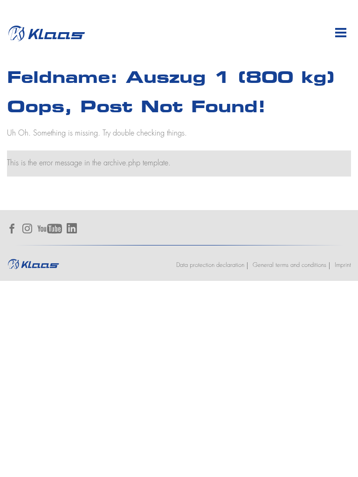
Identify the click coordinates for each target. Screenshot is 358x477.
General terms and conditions (289, 265)
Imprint (343, 265)
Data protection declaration (210, 265)
